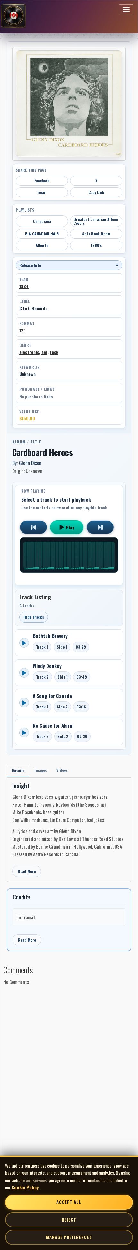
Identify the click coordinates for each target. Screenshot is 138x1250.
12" (22, 330)
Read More (27, 871)
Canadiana (42, 221)
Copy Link (96, 192)
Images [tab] (40, 770)
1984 (24, 286)
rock (54, 352)
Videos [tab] (62, 770)
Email (42, 192)
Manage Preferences (69, 1237)
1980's (96, 245)
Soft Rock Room (96, 233)
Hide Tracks (33, 617)
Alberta (42, 245)
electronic (29, 352)
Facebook (42, 180)
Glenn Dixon (30, 463)
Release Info (69, 265)
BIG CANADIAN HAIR (42, 233)
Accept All (69, 1202)
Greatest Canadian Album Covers (95, 221)
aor (44, 352)
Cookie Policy (25, 1187)
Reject (69, 1220)
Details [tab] (18, 770)
